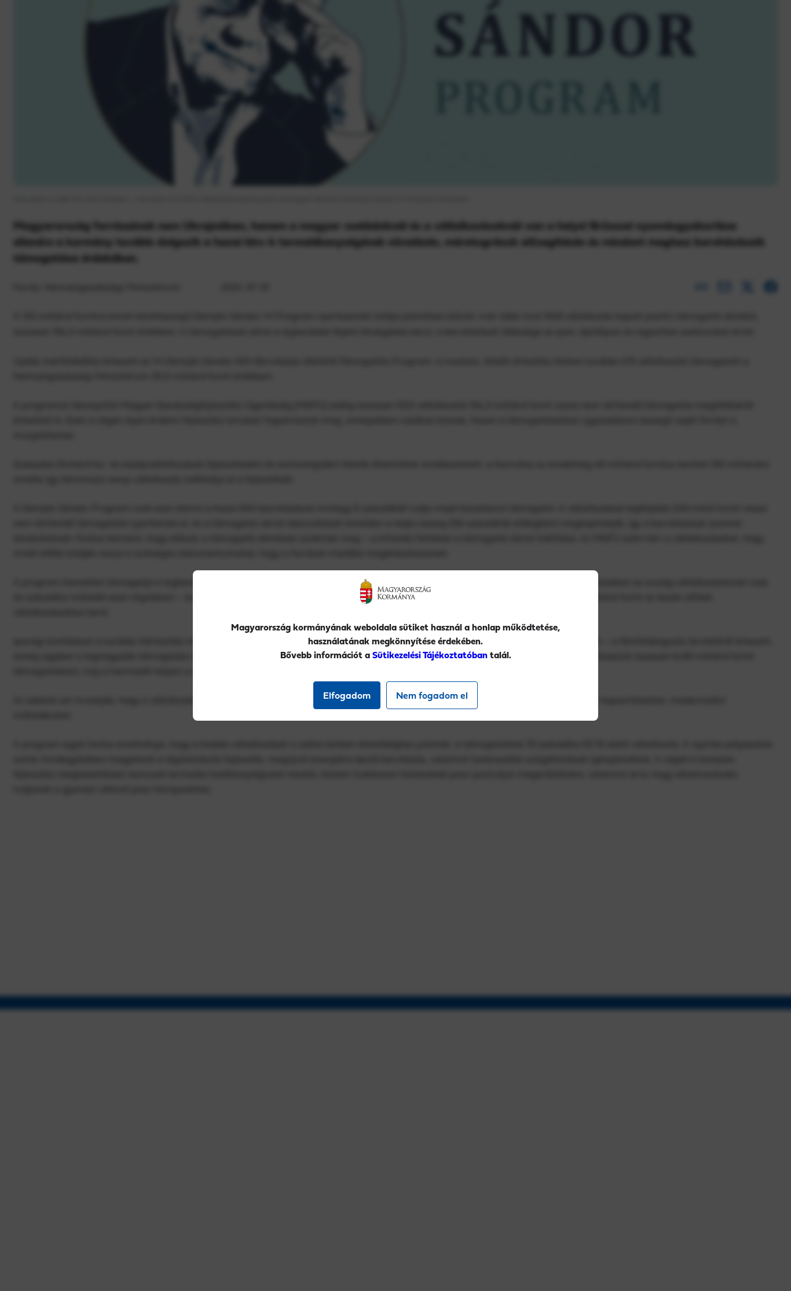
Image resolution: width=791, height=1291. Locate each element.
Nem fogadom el (432, 695)
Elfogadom (347, 695)
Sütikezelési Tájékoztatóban (430, 655)
